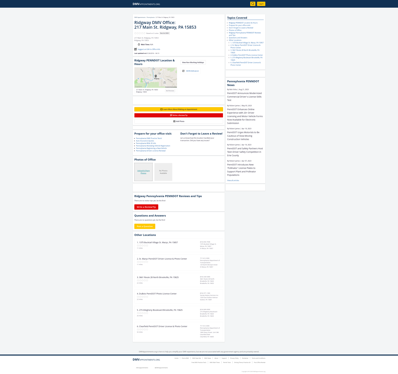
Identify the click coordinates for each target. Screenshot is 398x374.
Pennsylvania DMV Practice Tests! (149, 138)
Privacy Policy (234, 358)
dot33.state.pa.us (192, 71)
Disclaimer (245, 358)
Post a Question (145, 226)
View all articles (233, 180)
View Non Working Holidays (193, 62)
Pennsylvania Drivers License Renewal (151, 151)
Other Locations (235, 40)
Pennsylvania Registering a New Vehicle (151, 148)
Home (176, 358)
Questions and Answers (238, 38)
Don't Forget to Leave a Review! (241, 28)
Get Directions (170, 91)
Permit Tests (227, 362)
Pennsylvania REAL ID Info (146, 143)
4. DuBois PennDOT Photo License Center (247, 55)
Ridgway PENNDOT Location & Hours (243, 23)
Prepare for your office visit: (240, 25)
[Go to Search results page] (252, 4)
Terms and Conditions (258, 358)
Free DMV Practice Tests (199, 362)
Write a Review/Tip (180, 115)
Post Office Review (259, 362)
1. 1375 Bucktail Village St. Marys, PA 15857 (247, 43)
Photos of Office (235, 30)
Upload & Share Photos (143, 172)
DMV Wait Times (215, 362)
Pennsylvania (151, 17)
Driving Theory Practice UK (242, 362)
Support (224, 358)
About (216, 358)
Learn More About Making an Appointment (180, 109)
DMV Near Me (196, 358)
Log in (261, 4)
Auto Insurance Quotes (145, 141)
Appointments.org (146, 4)
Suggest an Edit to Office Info (149, 49)
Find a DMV (185, 358)
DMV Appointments (140, 17)
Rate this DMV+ (164, 33)
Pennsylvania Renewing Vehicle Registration (153, 146)
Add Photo (180, 121)
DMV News (207, 358)
